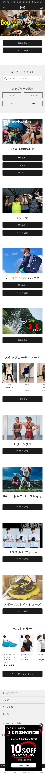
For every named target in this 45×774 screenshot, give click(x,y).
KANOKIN (9, 387)
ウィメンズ (22, 173)
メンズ (22, 165)
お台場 (27, 384)
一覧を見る (22, 158)
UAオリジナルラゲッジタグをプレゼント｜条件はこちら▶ (22, 2)
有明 (9, 384)
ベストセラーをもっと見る (22, 674)
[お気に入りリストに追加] (14, 649)
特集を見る (22, 43)
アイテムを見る (22, 50)
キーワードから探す (22, 72)
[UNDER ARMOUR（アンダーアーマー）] (22, 7)
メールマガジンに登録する (13, 723)
